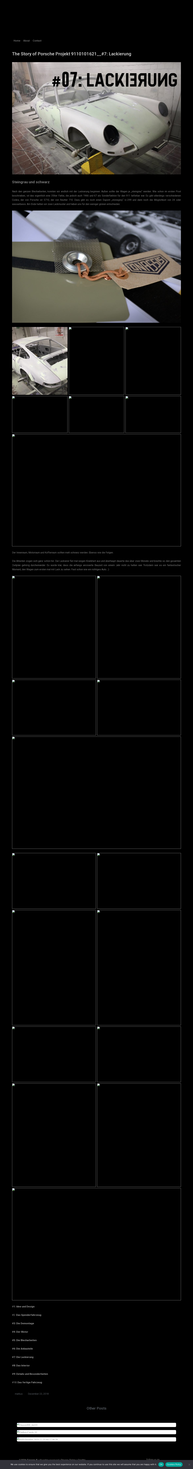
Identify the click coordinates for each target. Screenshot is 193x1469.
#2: (26, 1315)
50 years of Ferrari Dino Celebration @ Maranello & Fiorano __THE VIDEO (96, 1437)
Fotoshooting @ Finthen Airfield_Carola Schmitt (96, 1430)
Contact (37, 40)
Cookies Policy (174, 1464)
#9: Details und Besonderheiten (30, 1374)
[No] (189, 1464)
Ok (161, 1464)
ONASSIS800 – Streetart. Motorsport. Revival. (96, 1423)
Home (17, 40)
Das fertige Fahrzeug (29, 1382)
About (26, 40)
